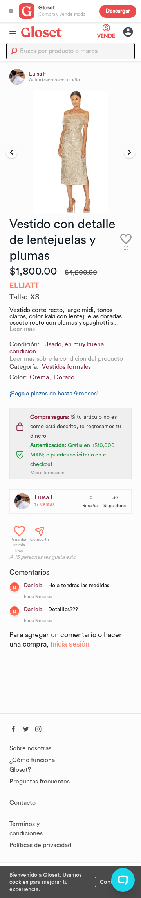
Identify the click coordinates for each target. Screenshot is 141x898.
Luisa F (44, 497)
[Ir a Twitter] (26, 728)
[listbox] (70, 152)
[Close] (11, 11)
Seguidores (115, 505)
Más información (47, 472)
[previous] (11, 152)
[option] (70, 152)
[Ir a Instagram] (38, 728)
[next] (129, 152)
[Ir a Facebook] (13, 728)
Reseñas (90, 505)
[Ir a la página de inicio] (41, 31)
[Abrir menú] (10, 32)
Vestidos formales (66, 367)
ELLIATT (24, 286)
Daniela (34, 585)
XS (35, 297)
